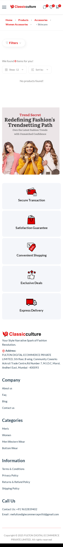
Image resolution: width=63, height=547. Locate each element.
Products (23, 19)
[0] (45, 7)
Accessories (40, 19)
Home (9, 19)
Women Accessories (17, 24)
